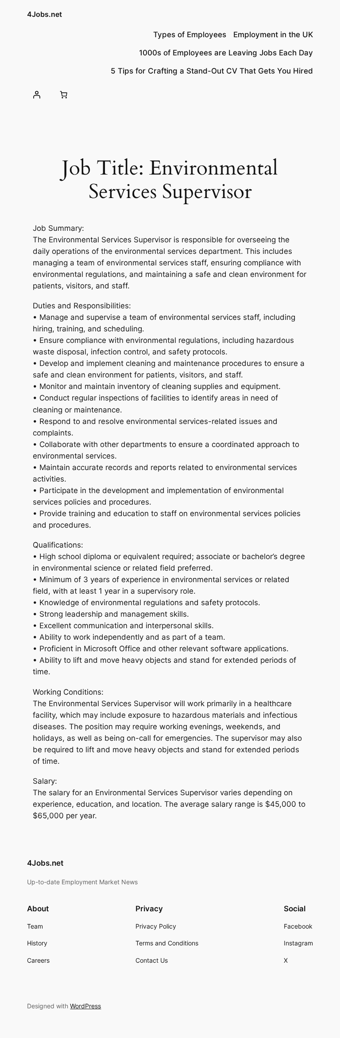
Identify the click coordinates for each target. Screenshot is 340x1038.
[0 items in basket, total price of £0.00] (63, 95)
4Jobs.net (44, 14)
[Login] (36, 95)
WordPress (85, 1006)
